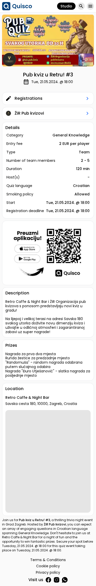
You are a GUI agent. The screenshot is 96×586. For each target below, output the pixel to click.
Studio (66, 6)
